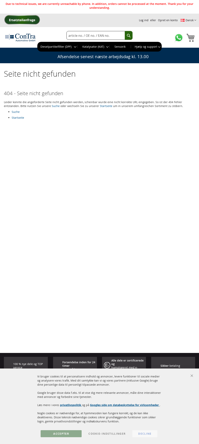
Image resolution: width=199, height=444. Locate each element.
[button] (188, 20)
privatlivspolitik (71, 405)
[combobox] (99, 35)
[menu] (99, 47)
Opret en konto (168, 20)
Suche (56, 106)
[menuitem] (57, 47)
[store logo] (20, 37)
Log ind (143, 20)
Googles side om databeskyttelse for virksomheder (125, 405)
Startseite (106, 106)
